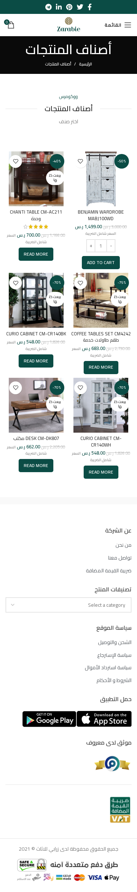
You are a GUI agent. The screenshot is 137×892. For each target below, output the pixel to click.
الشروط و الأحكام (114, 680)
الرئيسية (85, 64)
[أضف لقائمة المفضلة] (80, 161)
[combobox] (68, 605)
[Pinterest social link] (69, 6)
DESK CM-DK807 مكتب (36, 438)
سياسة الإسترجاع (114, 655)
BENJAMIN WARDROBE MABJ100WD (101, 215)
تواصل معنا (120, 558)
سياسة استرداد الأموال (108, 667)
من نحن (123, 545)
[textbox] (106, 605)
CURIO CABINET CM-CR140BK (36, 334)
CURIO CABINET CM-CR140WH (101, 441)
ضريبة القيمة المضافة (109, 571)
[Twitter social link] (80, 6)
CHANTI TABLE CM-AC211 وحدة (36, 215)
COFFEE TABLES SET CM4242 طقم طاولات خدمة (101, 337)
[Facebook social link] (89, 6)
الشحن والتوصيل (115, 642)
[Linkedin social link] (59, 6)
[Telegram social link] (48, 6)
